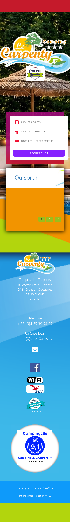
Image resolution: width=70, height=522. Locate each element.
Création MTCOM (44, 495)
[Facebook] (35, 367)
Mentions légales (25, 495)
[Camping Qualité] (35, 73)
